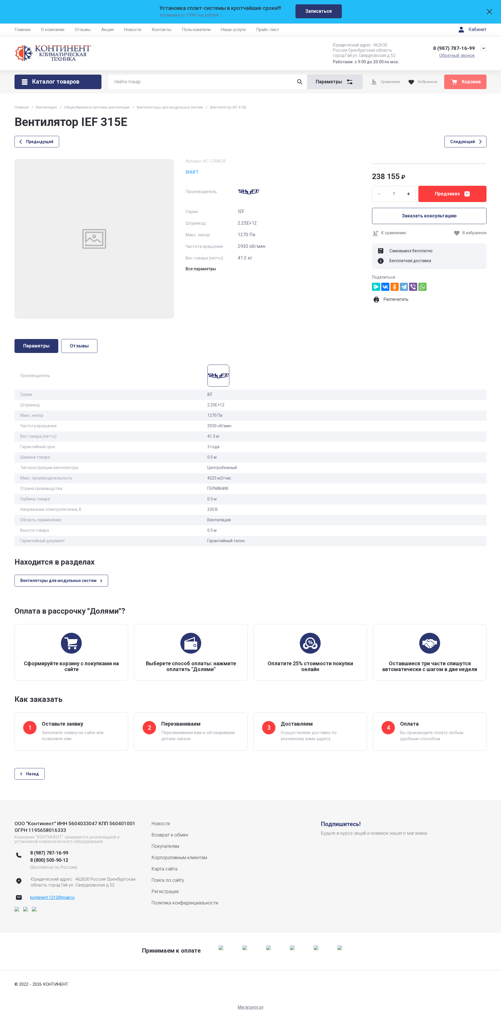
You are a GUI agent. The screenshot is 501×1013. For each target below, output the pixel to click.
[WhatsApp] (422, 287)
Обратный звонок (457, 55)
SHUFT (192, 172)
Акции (107, 29)
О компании (52, 29)
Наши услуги (233, 29)
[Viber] (413, 287)
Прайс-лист (267, 29)
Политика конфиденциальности (185, 903)
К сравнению (393, 232)
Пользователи (196, 29)
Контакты (161, 29)
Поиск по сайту (168, 880)
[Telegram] (404, 287)
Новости (132, 29)
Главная (22, 29)
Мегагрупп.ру (251, 1007)
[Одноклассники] (395, 287)
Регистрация (165, 891)
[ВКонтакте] (385, 287)
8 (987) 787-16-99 (454, 48)
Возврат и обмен (170, 835)
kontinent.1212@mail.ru (52, 897)
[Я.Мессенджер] (376, 287)
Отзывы (83, 29)
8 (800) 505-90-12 (49, 860)
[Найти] (300, 82)
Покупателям (165, 846)
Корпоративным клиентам (179, 857)
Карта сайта (164, 869)
